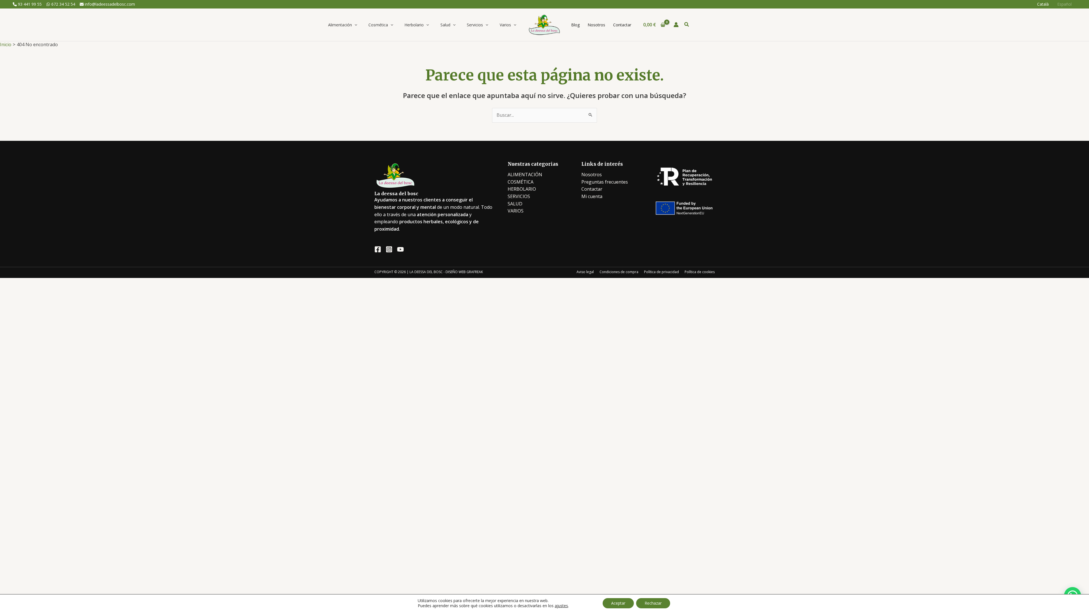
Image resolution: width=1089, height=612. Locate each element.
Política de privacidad (661, 271)
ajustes (561, 605)
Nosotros (591, 174)
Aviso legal (585, 271)
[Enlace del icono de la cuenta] (676, 24)
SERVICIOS (519, 196)
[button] (354, 24)
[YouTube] (400, 249)
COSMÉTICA (520, 182)
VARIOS (516, 211)
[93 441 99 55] (27, 4)
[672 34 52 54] (60, 4)
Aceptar (618, 603)
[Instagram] (389, 249)
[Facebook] (377, 249)
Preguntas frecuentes (604, 182)
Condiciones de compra (619, 271)
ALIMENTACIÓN (525, 174)
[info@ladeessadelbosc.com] (107, 4)
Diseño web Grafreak (464, 271)
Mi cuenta (591, 196)
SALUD (515, 204)
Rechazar (653, 603)
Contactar (591, 189)
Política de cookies (700, 271)
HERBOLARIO (522, 189)
